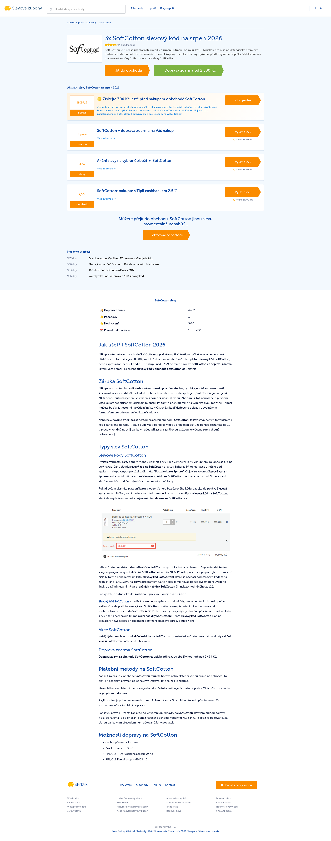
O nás (114, 831)
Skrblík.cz (320, 8)
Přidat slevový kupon (238, 785)
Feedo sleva (73, 802)
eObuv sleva (74, 811)
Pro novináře (161, 831)
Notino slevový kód (227, 806)
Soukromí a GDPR (177, 831)
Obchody (137, 8)
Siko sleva (122, 802)
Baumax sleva (173, 811)
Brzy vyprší (167, 8)
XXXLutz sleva (224, 811)
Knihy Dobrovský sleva (129, 798)
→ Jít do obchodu (126, 70)
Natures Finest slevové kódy (132, 806)
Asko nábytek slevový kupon (132, 811)
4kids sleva (172, 806)
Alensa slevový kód (176, 798)
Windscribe (73, 798)
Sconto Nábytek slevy (178, 802)
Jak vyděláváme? (127, 831)
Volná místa (204, 831)
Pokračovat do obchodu (167, 235)
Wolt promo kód (76, 806)
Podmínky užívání (145, 831)
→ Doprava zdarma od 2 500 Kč (188, 70)
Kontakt (170, 784)
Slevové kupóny (75, 22)
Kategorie (192, 831)
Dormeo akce (223, 798)
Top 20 (151, 8)
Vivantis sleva (223, 802)
